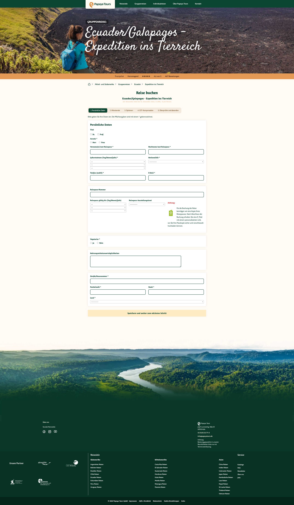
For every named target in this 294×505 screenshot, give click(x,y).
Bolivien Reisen (95, 468)
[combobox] (118, 161)
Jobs (238, 478)
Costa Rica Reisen (161, 464)
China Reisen (223, 464)
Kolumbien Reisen (96, 481)
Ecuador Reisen (95, 477)
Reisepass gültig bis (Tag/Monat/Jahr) (105, 200)
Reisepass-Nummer (98, 189)
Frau (103, 142)
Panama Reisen (160, 487)
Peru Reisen (94, 484)
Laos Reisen (223, 481)
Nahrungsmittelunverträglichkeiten (104, 253)
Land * (92, 298)
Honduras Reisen (161, 474)
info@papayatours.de (205, 436)
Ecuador (137, 84)
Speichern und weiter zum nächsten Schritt (147, 313)
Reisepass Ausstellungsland (140, 200)
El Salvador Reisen (161, 468)
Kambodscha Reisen (226, 477)
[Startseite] (89, 84)
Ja (93, 243)
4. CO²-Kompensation (145, 110)
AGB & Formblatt (145, 501)
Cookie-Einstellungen (171, 501)
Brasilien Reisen (95, 471)
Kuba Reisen (159, 477)
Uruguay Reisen (96, 487)
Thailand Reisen (224, 490)
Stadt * (151, 287)
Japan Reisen (223, 474)
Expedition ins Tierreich (154, 84)
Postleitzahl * (95, 287)
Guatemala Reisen (161, 471)
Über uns (46, 422)
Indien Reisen (223, 468)
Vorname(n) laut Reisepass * (101, 147)
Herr (94, 142)
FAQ (238, 468)
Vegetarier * (95, 239)
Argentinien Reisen (96, 464)
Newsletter (241, 471)
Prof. (102, 134)
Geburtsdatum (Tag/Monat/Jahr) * (104, 157)
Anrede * (93, 139)
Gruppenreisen (124, 84)
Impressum (133, 501)
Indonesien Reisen (225, 471)
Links (183, 501)
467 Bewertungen (172, 76)
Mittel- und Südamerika (104, 84)
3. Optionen (128, 110)
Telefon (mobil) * (97, 173)
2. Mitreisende (115, 110)
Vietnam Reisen (224, 494)
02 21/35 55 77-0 (204, 433)
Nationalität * (154, 157)
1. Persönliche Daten (98, 110)
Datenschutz (157, 501)
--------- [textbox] (153, 162)
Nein (101, 243)
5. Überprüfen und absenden (168, 110)
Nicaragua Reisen (161, 484)
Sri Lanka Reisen (224, 487)
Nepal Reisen (223, 484)
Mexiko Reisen (160, 481)
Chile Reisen (94, 474)
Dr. (94, 134)
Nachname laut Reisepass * (159, 147)
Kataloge (240, 465)
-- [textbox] (92, 162)
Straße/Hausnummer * (99, 276)
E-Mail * (151, 173)
